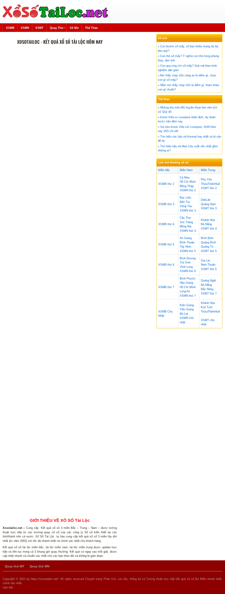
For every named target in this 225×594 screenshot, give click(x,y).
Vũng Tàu (186, 206)
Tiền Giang (187, 309)
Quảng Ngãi (208, 280)
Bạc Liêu (185, 197)
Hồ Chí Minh (188, 181)
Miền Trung (208, 170)
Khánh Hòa (208, 220)
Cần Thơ (185, 217)
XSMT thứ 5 (209, 251)
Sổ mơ (74, 27)
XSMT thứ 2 (209, 188)
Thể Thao (91, 27)
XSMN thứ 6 (188, 271)
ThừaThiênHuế (210, 184)
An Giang (186, 238)
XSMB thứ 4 (166, 224)
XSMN (25, 27)
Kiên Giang (187, 305)
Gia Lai (205, 260)
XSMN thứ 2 (188, 190)
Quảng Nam (208, 204)
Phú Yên (206, 179)
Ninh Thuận (208, 264)
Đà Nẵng (206, 224)
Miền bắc (164, 170)
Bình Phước (188, 278)
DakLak (205, 199)
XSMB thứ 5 (166, 244)
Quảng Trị (207, 246)
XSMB (10, 27)
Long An (185, 291)
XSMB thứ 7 (166, 287)
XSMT (39, 27)
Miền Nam (186, 170)
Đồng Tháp (187, 186)
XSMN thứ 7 (188, 295)
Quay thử (56, 27)
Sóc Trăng (186, 222)
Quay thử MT (14, 566)
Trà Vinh (185, 262)
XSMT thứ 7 (209, 293)
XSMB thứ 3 (166, 204)
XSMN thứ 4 (188, 230)
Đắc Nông (207, 289)
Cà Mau (185, 177)
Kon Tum (206, 307)
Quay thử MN (39, 566)
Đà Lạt (184, 313)
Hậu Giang (186, 282)
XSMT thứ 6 (209, 269)
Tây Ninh (185, 246)
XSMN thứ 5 (188, 251)
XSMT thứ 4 (209, 228)
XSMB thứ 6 (166, 264)
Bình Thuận (187, 242)
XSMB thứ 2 (166, 184)
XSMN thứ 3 (188, 210)
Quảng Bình (208, 242)
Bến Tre (185, 202)
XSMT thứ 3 (209, 208)
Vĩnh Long (186, 266)
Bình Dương (188, 258)
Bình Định (207, 238)
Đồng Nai (185, 226)
